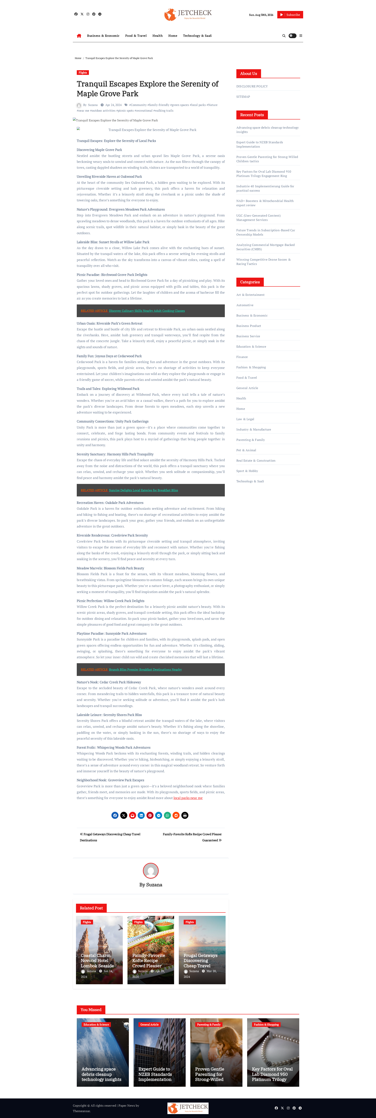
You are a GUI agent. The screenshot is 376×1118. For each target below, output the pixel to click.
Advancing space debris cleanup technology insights (101, 1074)
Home (172, 35)
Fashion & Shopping (251, 367)
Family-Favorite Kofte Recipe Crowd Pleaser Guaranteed (148, 963)
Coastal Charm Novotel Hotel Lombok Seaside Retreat (97, 963)
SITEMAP (243, 96)
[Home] (79, 35)
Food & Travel (136, 35)
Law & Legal (245, 419)
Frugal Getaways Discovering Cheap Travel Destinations (201, 963)
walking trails (164, 110)
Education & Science (251, 346)
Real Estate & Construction (256, 460)
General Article (247, 388)
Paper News (126, 1105)
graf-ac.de (243, 558)
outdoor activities (104, 110)
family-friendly (159, 105)
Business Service (248, 336)
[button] (300, 35)
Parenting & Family (250, 440)
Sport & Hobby (247, 471)
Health (158, 35)
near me (83, 110)
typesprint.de (245, 541)
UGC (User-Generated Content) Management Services (258, 217)
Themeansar (81, 1111)
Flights (83, 72)
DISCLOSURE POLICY (252, 86)
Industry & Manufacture (253, 429)
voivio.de (242, 563)
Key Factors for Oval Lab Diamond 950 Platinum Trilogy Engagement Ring (263, 173)
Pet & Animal (246, 450)
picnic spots (126, 110)
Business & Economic (103, 35)
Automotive (244, 305)
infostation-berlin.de (251, 524)
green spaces (180, 105)
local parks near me (188, 798)
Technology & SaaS (197, 35)
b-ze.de (241, 547)
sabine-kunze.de (247, 530)
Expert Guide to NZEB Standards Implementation (259, 144)
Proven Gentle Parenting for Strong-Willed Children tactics (211, 1076)
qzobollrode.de (246, 507)
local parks (198, 105)
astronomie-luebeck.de (252, 552)
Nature (213, 105)
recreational (144, 110)
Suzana (93, 105)
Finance (242, 357)
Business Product (248, 326)
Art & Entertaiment (250, 295)
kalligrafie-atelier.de (250, 535)
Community (139, 105)
